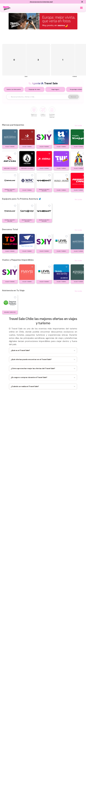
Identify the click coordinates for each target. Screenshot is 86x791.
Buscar (73, 97)
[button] (14, 89)
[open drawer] (81, 8)
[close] (82, 2)
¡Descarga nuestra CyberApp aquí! (41, 2)
